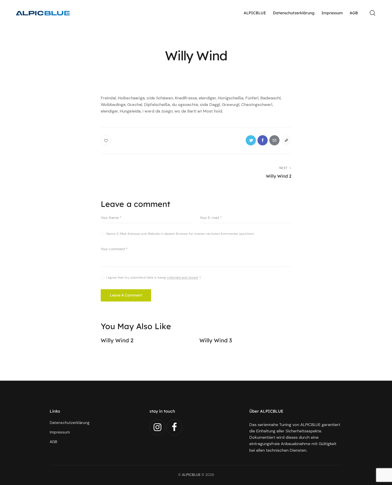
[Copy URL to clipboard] (286, 140)
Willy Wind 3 (215, 340)
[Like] (106, 140)
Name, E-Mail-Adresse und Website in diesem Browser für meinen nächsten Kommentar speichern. (180, 234)
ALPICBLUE (191, 474)
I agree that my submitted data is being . (153, 277)
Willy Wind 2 (117, 340)
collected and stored (182, 277)
